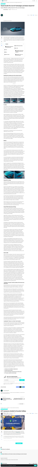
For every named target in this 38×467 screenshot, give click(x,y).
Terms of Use (14, 465)
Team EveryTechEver (5, 9)
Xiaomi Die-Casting (7, 54)
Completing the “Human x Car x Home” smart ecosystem (19, 55)
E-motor (6, 49)
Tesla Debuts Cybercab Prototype (8, 370)
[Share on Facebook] (30, 15)
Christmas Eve (18, 432)
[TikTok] (36, 463)
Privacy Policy (10, 465)
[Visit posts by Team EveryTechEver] (2, 391)
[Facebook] (31, 463)
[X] (32, 463)
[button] (35, 465)
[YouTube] (33, 463)
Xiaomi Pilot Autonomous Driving (18, 45)
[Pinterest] (35, 463)
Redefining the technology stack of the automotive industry (9, 47)
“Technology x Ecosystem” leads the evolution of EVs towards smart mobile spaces (19, 51)
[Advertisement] (10, 15)
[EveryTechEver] (4, 1)
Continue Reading (19, 443)
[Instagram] (34, 463)
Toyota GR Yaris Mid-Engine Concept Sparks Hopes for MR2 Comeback (12, 371)
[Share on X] (31, 15)
